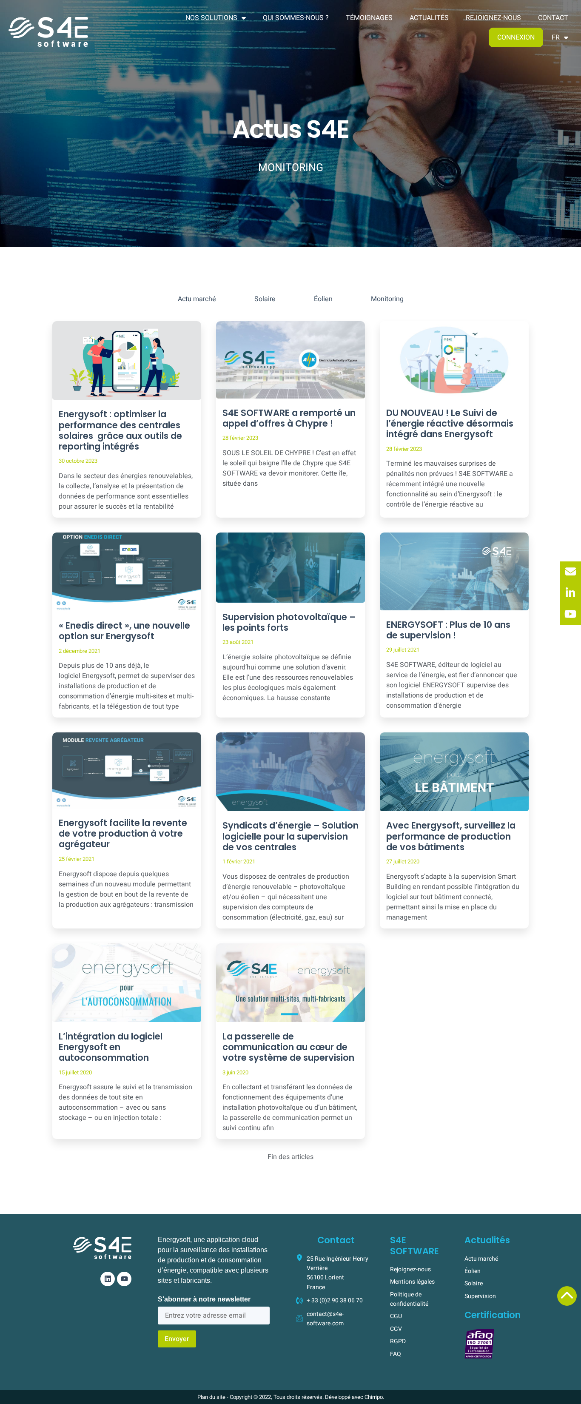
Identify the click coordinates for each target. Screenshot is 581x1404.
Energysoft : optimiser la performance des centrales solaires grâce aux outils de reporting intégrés (120, 430)
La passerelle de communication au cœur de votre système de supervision (288, 1047)
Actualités (429, 18)
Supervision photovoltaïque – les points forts (289, 622)
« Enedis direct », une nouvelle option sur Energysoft (124, 630)
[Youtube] (124, 1279)
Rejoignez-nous (493, 18)
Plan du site (211, 1397)
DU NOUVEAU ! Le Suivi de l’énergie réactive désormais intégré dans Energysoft (449, 423)
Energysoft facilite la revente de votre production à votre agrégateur (123, 833)
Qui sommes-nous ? (296, 18)
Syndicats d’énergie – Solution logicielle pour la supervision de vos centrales (290, 836)
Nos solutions (211, 18)
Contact (553, 18)
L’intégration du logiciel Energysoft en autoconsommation (110, 1047)
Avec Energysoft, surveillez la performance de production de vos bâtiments (450, 836)
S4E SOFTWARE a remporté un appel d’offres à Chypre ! (289, 418)
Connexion (516, 37)
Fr (556, 37)
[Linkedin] (107, 1279)
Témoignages (369, 18)
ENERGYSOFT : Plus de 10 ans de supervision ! (448, 629)
